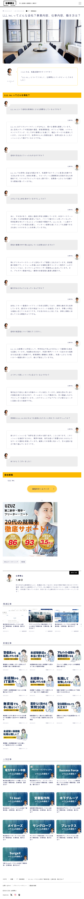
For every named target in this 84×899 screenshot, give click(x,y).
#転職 (23, 562)
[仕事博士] (10, 3)
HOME (5, 879)
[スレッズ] (19, 895)
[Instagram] (15, 895)
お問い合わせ (7, 885)
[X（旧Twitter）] (11, 895)
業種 (11, 879)
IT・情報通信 (32, 11)
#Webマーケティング (11, 562)
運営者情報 (33, 885)
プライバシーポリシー (20, 885)
